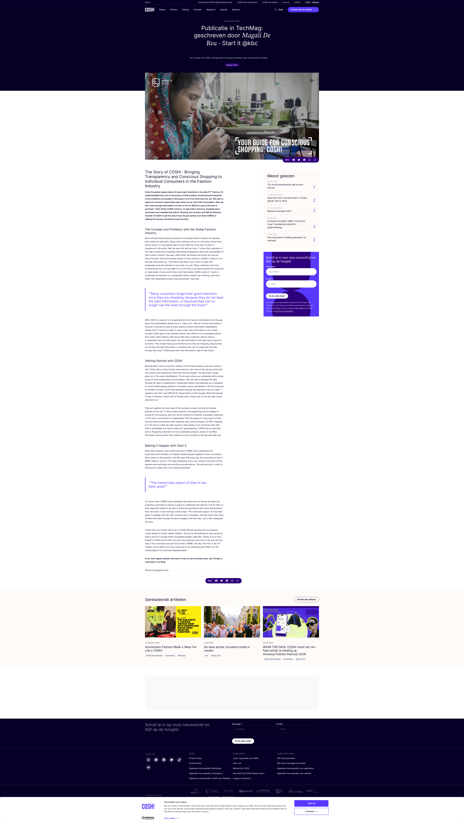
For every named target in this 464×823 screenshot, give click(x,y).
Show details (169, 818)
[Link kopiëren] (315, 160)
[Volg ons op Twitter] (171, 760)
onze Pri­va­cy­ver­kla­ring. (284, 311)
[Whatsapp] (309, 160)
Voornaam (271, 266)
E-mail (269, 279)
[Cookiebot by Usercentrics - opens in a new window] (148, 818)
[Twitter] (299, 160)
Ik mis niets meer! (277, 296)
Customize (310, 811)
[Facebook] (293, 160)
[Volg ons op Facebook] (156, 760)
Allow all (311, 803)
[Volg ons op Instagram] (148, 760)
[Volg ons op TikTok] (179, 760)
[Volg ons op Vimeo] (148, 767)
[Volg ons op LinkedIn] (164, 760)
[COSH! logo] (149, 10)
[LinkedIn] (304, 160)
